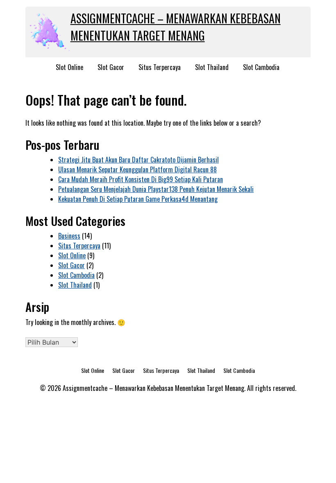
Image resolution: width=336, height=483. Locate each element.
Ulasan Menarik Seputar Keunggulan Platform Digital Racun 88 (137, 169)
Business (69, 236)
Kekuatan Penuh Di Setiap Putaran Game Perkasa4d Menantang (138, 199)
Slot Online (69, 67)
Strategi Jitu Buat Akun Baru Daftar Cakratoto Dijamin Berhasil (138, 160)
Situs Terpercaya (159, 67)
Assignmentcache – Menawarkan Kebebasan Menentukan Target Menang (175, 27)
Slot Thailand (212, 67)
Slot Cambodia (261, 67)
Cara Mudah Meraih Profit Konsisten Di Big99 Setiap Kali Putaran (140, 179)
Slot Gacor (111, 67)
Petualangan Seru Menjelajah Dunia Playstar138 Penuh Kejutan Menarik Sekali (156, 189)
